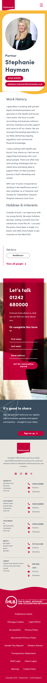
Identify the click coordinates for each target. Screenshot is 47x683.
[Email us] (30, 488)
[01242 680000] (30, 484)
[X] (31, 473)
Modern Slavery (35, 646)
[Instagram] (21, 473)
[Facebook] (26, 473)
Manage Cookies (15, 622)
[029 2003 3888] (30, 566)
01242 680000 (18, 300)
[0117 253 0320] (30, 544)
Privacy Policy (31, 630)
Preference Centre (23, 614)
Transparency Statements (23, 653)
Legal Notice (34, 622)
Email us (35, 488)
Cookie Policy (29, 669)
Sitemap (15, 669)
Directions (36, 492)
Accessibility (15, 630)
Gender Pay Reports (14, 646)
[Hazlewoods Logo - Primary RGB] (8, 5)
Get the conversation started (23, 365)
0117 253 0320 (37, 544)
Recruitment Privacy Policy (23, 638)
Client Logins (31, 661)
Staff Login (15, 661)
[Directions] (30, 492)
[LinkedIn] (15, 473)
